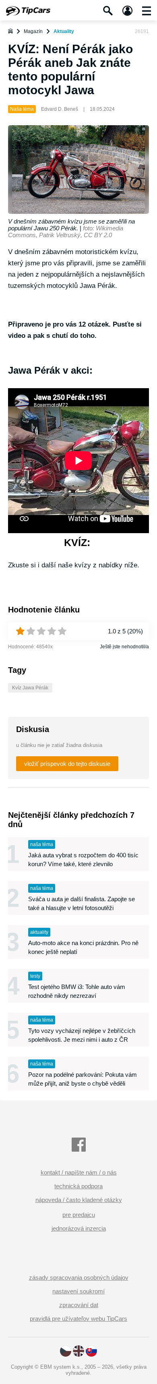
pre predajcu (78, 1214)
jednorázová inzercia (79, 1228)
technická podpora (78, 1186)
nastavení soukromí (78, 1291)
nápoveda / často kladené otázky (78, 1199)
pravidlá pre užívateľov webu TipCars (78, 1318)
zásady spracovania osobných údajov (78, 1277)
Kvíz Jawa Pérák (30, 688)
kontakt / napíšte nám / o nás (79, 1172)
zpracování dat (78, 1304)
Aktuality (64, 31)
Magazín (33, 31)
